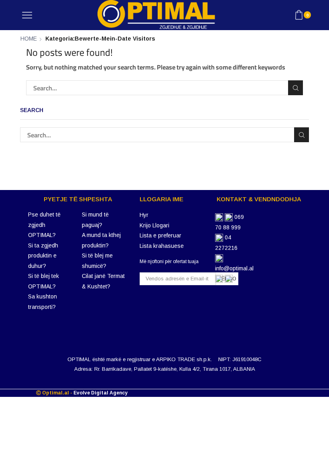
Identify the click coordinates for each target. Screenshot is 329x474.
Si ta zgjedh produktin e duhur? (43, 255)
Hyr (144, 215)
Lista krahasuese (162, 246)
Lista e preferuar (160, 235)
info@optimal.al (234, 268)
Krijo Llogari (154, 225)
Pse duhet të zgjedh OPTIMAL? (44, 224)
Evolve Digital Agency (100, 393)
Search (295, 87)
